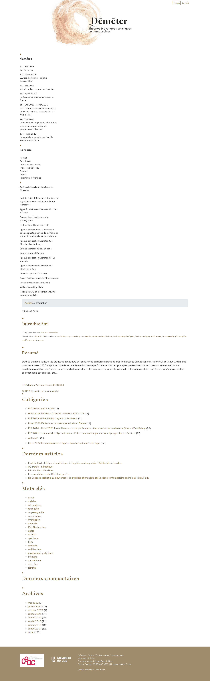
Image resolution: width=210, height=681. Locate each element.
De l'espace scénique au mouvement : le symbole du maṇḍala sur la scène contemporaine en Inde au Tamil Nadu (88, 478)
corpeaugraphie (36, 512)
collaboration (98, 336)
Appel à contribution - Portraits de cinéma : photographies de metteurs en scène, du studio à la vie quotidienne (39, 233)
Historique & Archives (30, 177)
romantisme (34, 560)
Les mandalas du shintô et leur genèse (49, 474)
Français (176, 3)
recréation (33, 508)
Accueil (23, 157)
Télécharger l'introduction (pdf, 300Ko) (43, 385)
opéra (31, 531)
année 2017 (34, 628)
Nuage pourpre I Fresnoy (32, 253)
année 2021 (34, 614)
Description (25, 161)
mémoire (33, 523)
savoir (31, 497)
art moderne (34, 505)
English (185, 3)
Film (30, 542)
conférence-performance (33, 340)
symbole (33, 545)
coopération (86, 336)
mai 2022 (33, 603)
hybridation (34, 520)
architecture (156, 336)
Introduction (35, 323)
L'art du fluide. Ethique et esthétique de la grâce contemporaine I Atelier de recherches (39, 201)
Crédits (23, 174)
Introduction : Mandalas (40, 470)
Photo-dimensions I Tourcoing (35, 282)
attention (33, 564)
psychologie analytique (40, 553)
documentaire (168, 336)
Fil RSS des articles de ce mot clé (40, 391)
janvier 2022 (35, 606)
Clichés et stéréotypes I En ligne (36, 248)
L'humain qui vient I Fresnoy (33, 273)
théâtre (116, 336)
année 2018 (34, 625)
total (31, 632)
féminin (32, 567)
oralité (31, 534)
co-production (73, 336)
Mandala (32, 556)
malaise (32, 501)
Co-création (60, 336)
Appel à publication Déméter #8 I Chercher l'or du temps (36, 242)
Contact (24, 171)
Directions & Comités (30, 164)
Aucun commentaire (49, 332)
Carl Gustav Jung (37, 527)
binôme (108, 336)
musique (146, 336)
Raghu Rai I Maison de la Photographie (39, 278)
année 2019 (34, 621)
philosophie (180, 336)
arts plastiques (127, 336)
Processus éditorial (29, 167)
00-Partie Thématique (40, 466)
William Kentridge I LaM (31, 287)
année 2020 (34, 617)
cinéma (138, 336)
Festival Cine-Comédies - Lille (34, 225)
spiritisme (33, 538)
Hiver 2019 (40, 336)
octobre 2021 (35, 610)
